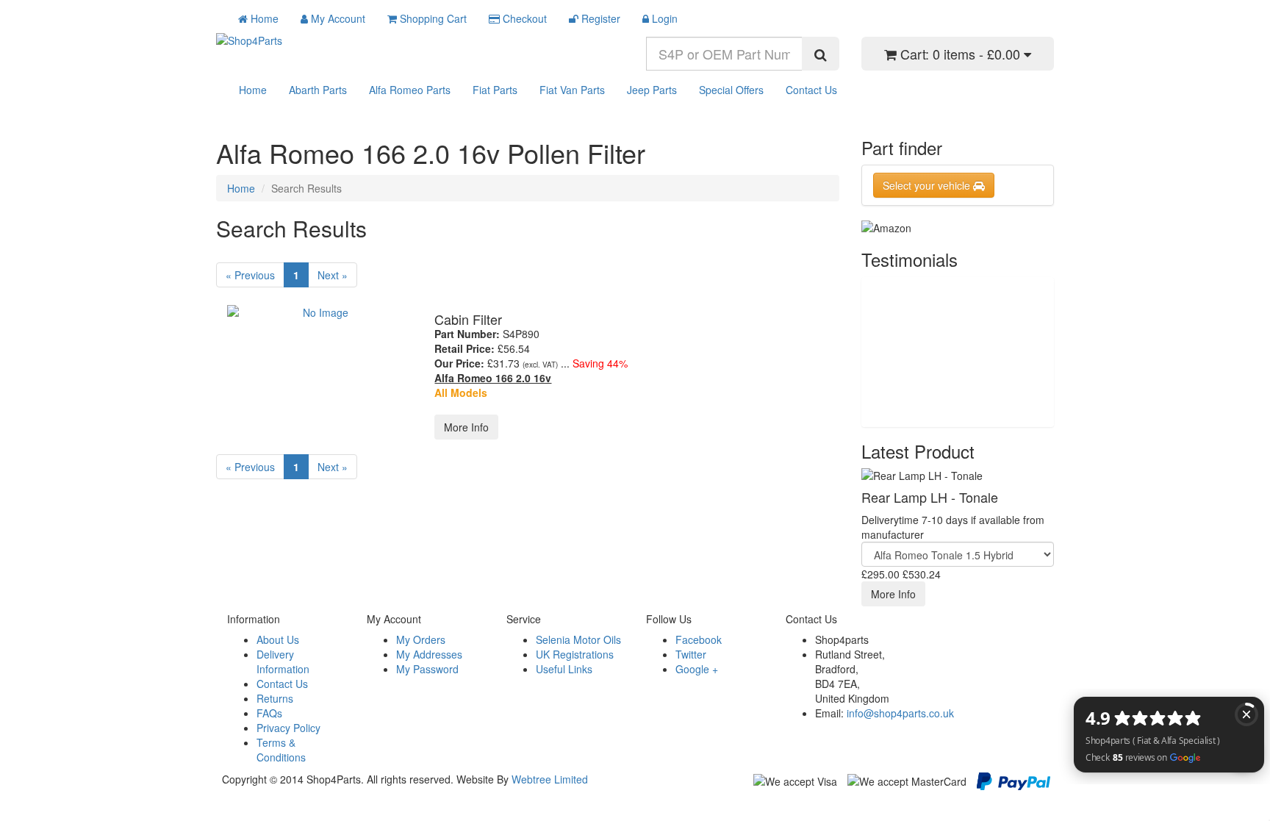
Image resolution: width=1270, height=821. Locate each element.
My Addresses (429, 654)
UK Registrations (575, 654)
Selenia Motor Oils (578, 639)
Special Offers (731, 89)
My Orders (420, 639)
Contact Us (811, 89)
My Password (427, 669)
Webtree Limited (550, 779)
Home (253, 89)
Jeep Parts (652, 89)
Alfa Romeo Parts (410, 89)
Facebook (698, 639)
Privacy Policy (288, 727)
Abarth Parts (318, 89)
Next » (333, 275)
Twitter (690, 654)
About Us (277, 639)
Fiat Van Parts (572, 89)
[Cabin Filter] (319, 312)
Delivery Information (282, 661)
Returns (274, 698)
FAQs (269, 713)
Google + (696, 669)
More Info (466, 427)
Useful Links (564, 669)
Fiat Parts (495, 89)
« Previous (250, 275)
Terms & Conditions (281, 749)
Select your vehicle (928, 185)
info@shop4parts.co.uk (900, 713)
